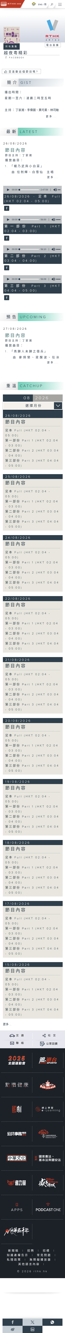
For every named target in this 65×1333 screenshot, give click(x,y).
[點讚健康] (16, 1084)
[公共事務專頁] (16, 1133)
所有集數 (11, 46)
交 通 (20, 1035)
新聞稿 (14, 1250)
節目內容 (15, 150)
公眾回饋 (52, 1043)
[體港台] (47, 1060)
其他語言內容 (30, 1264)
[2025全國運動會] (16, 1060)
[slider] (29, 189)
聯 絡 (20, 1043)
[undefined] (33, 4)
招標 (47, 1250)
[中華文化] (16, 1158)
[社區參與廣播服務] (47, 1133)
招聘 (31, 1250)
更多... (51, 116)
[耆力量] (16, 1182)
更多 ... (7, 1024)
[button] (8, 190)
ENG (40, 4)
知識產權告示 (18, 1255)
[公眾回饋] (42, 1043)
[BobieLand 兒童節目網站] (47, 1084)
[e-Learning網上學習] (47, 1109)
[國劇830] (16, 1109)
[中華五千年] (16, 1231)
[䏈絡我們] (12, 1042)
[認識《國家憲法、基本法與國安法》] (47, 1158)
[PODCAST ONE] (47, 1207)
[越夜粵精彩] (6, 208)
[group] (54, 190)
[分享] (44, 1035)
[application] (31, 190)
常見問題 (45, 1255)
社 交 (52, 1035)
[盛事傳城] (47, 1182)
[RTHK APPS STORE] (16, 1207)
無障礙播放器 (41, 1259)
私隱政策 (15, 1259)
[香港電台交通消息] (12, 1035)
